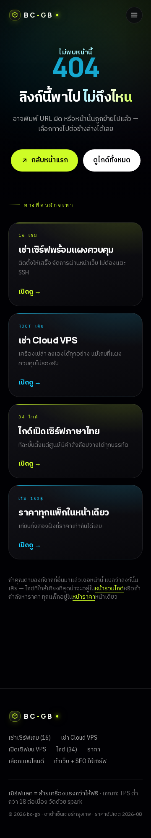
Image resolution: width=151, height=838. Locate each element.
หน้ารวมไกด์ (109, 588)
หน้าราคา (84, 597)
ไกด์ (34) (66, 749)
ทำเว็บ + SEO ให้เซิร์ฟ (80, 761)
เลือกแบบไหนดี (26, 761)
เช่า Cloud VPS (79, 738)
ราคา (93, 749)
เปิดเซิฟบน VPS (27, 749)
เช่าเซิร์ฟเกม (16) (29, 738)
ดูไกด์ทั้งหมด (111, 160)
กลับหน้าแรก (49, 160)
